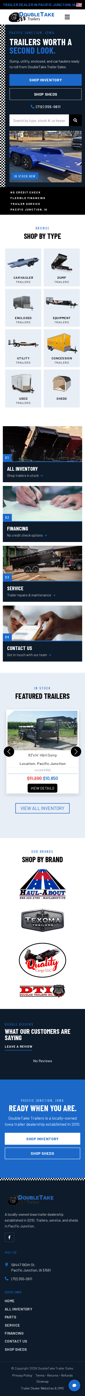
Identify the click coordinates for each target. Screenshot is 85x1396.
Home (9, 1300)
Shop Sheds (45, 94)
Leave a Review (18, 1046)
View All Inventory (42, 808)
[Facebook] (9, 1237)
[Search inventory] (75, 120)
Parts (11, 1317)
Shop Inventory (45, 80)
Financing (14, 1333)
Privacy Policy (22, 1375)
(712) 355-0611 (48, 106)
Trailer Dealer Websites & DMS (42, 1388)
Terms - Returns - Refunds (54, 1375)
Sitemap (42, 1381)
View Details (42, 788)
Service (12, 1325)
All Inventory (18, 1309)
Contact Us (16, 1341)
